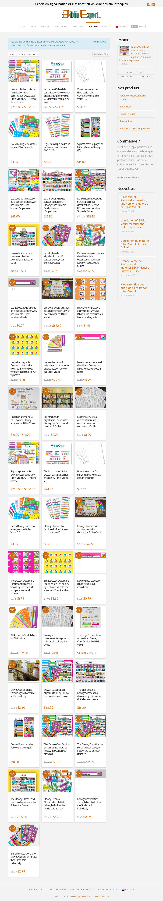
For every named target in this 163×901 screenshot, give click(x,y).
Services (53, 889)
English (122, 26)
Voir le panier (99, 41)
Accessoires (126, 121)
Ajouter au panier (90, 84)
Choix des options (24, 84)
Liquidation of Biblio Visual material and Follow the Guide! (132, 224)
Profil (43, 889)
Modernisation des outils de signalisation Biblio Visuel (133, 288)
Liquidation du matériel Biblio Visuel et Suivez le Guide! (135, 244)
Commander (145, 77)
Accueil (33, 889)
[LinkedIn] (153, 4)
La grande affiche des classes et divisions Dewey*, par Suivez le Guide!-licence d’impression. (135, 54)
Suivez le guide (127, 114)
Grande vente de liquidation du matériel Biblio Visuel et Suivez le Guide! (135, 266)
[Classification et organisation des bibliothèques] (81, 15)
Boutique (103, 889)
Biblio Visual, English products (135, 128)
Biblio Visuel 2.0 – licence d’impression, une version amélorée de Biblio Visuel (134, 202)
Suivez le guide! (69, 889)
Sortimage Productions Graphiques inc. (90, 897)
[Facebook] (148, 4)
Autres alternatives (128, 177)
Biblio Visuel (126, 106)
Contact (115, 889)
